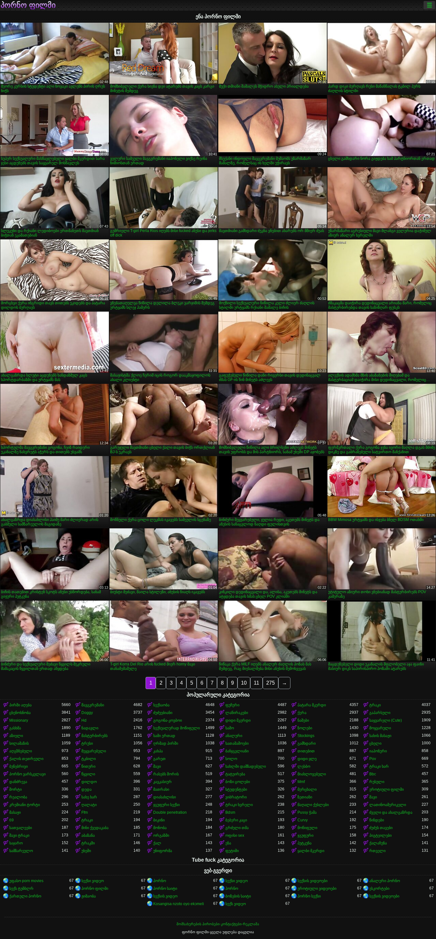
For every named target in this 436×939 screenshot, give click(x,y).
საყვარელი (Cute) (385, 720)
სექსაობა (161, 705)
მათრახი (161, 789)
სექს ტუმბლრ (21, 888)
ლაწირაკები (236, 712)
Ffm (84, 812)
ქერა (301, 712)
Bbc (372, 774)
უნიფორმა (162, 851)
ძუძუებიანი (162, 712)
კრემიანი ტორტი (24, 805)
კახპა (158, 751)
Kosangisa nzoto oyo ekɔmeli (178, 904)
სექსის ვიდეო (165, 896)
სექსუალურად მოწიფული (176, 728)
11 (256, 683)
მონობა (160, 828)
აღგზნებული (20, 751)
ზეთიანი (304, 797)
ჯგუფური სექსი (166, 805)
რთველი (377, 851)
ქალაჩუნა (378, 843)
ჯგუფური (305, 835)
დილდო (89, 782)
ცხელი (375, 743)
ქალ (157, 843)
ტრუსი (87, 743)
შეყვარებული (93, 751)
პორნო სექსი (309, 896)
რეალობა (18, 797)
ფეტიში (232, 851)
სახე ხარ (89, 797)
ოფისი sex (234, 835)
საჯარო (16, 843)
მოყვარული (380, 728)
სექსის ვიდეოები (312, 881)
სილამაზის (19, 743)
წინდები (376, 820)
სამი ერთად (164, 735)
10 (244, 683)
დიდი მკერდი (238, 720)
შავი (157, 766)
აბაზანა (88, 835)
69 (11, 820)
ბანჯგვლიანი (237, 751)
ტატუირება (235, 774)
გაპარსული (379, 712)
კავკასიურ (162, 782)
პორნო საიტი (165, 888)
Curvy (302, 820)
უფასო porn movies (26, 881)
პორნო (159, 881)
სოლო (231, 759)
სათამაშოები (237, 743)
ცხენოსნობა (20, 712)
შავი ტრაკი (19, 835)
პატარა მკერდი (311, 705)
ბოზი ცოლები (237, 782)
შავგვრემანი (92, 705)
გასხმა (15, 728)
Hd (83, 720)
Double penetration (170, 812)
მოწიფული (307, 828)
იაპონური (378, 751)
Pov (372, 759)
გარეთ (159, 759)
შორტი (15, 789)
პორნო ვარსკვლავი (27, 774)
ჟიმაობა (88, 896)
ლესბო (303, 766)
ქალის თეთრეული (26, 759)
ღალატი (89, 805)
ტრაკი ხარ (379, 766)
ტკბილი (88, 759)
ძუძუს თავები (381, 828)
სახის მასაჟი (380, 735)
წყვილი (88, 774)
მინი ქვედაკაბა (95, 828)
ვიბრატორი (236, 797)
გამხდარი (306, 743)
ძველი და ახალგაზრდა (390, 812)
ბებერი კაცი (236, 820)
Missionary (18, 720)
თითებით (306, 751)
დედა (86, 789)
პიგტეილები (380, 835)
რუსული (376, 782)
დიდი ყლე (307, 759)
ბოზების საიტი (238, 896)
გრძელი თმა (237, 828)
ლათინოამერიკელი (387, 805)
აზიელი (16, 735)
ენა (228, 843)
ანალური (233, 735)
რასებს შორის (166, 774)
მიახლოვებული (311, 774)
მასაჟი (15, 812)
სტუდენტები (236, 789)
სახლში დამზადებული (245, 766)
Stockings (305, 735)
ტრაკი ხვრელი (239, 805)
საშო (229, 728)
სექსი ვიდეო (92, 881)
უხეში (86, 851)
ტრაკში (88, 843)
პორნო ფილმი (28, 5)
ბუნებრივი (18, 766)
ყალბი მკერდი (310, 851)
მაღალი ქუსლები (313, 805)
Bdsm (230, 812)
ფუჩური (232, 705)
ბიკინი (159, 820)
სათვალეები (20, 828)
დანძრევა (18, 782)
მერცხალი (307, 789)
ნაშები (303, 720)
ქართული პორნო (25, 896)
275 (270, 683)
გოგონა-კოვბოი (167, 720)
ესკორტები (379, 888)
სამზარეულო (21, 851)
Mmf (301, 782)
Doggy (87, 712)
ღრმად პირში (165, 743)
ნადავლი (89, 728)
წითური (88, 766)
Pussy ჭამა (307, 812)
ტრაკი (375, 705)
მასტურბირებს (94, 735)
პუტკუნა (304, 843)
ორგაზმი (161, 835)
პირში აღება (20, 705)
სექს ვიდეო (235, 904)
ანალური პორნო (384, 881)
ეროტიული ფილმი (386, 789)
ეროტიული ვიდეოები (316, 888)
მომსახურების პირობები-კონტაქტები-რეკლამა (218, 924)
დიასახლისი (164, 797)
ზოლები (304, 728)
